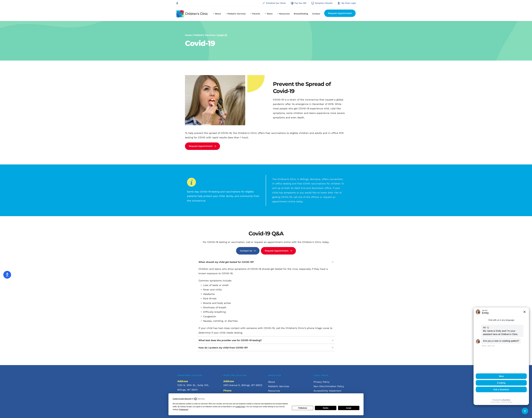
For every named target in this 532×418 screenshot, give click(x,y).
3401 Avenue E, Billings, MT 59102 (243, 385)
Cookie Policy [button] (240, 407)
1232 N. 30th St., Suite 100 (192, 385)
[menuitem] (217, 13)
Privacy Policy (321, 381)
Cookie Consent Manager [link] (182, 399)
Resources (274, 390)
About (272, 381)
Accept (348, 408)
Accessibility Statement (327, 390)
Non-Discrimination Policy (329, 386)
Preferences (302, 408)
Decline (325, 408)
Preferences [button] (183, 410)
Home (188, 35)
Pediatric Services (204, 35)
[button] (266, 262)
